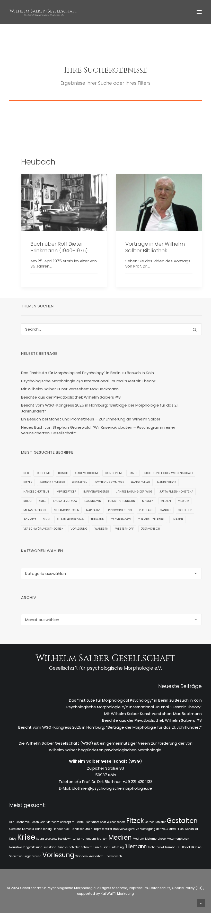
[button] (199, 12)
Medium (183, 501)
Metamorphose (35, 510)
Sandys (165, 510)
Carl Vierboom (86, 473)
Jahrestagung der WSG (134, 491)
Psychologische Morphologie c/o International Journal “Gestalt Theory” (134, 707)
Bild (26, 473)
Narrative (93, 510)
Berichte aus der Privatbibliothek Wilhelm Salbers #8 (152, 720)
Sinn (46, 519)
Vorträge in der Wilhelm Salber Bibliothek (155, 247)
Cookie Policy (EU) (187, 887)
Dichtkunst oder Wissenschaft (168, 473)
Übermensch (150, 529)
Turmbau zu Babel (151, 519)
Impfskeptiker (66, 491)
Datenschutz (160, 887)
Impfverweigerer (96, 491)
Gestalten (79, 482)
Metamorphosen (66, 510)
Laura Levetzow (65, 501)
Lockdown (92, 501)
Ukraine (177, 519)
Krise (42, 501)
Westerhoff (124, 529)
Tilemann (97, 519)
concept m (113, 473)
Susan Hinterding (70, 519)
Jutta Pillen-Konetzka (176, 491)
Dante (133, 473)
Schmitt (29, 519)
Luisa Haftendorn (121, 501)
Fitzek (27, 482)
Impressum (138, 887)
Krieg (27, 501)
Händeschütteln (36, 491)
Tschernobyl (121, 519)
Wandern (101, 529)
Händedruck (166, 482)
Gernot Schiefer (52, 482)
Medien (166, 501)
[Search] (111, 329)
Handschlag (140, 482)
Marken (148, 501)
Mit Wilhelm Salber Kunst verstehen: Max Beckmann (153, 713)
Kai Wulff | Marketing (117, 893)
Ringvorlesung (120, 510)
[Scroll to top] (201, 903)
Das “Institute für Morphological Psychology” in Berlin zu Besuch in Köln (135, 700)
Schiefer (185, 510)
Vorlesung (79, 529)
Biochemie (43, 473)
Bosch (63, 473)
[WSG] (43, 12)
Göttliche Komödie (109, 482)
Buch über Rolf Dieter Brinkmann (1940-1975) (59, 247)
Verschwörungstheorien (43, 529)
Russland (146, 510)
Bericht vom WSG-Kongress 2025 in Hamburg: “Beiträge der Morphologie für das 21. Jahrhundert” (110, 727)
